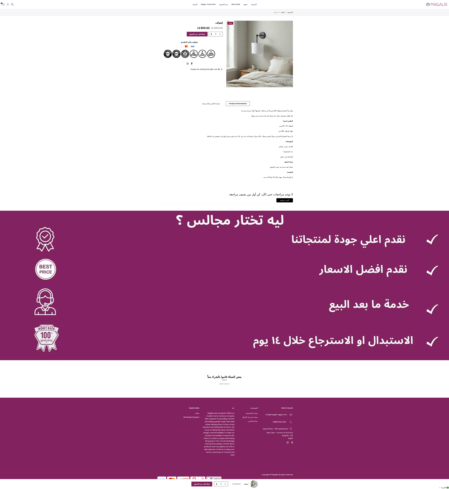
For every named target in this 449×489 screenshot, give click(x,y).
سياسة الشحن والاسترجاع (211, 103)
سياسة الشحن (253, 421)
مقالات (197, 413)
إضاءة (283, 12)
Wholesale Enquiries (191, 417)
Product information (238, 103)
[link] (224, 285)
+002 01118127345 (279, 422)
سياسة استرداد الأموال (250, 417)
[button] (444, 487)
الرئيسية (290, 12)
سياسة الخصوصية (252, 413)
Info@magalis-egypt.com (276, 414)
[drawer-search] (12, 4)
